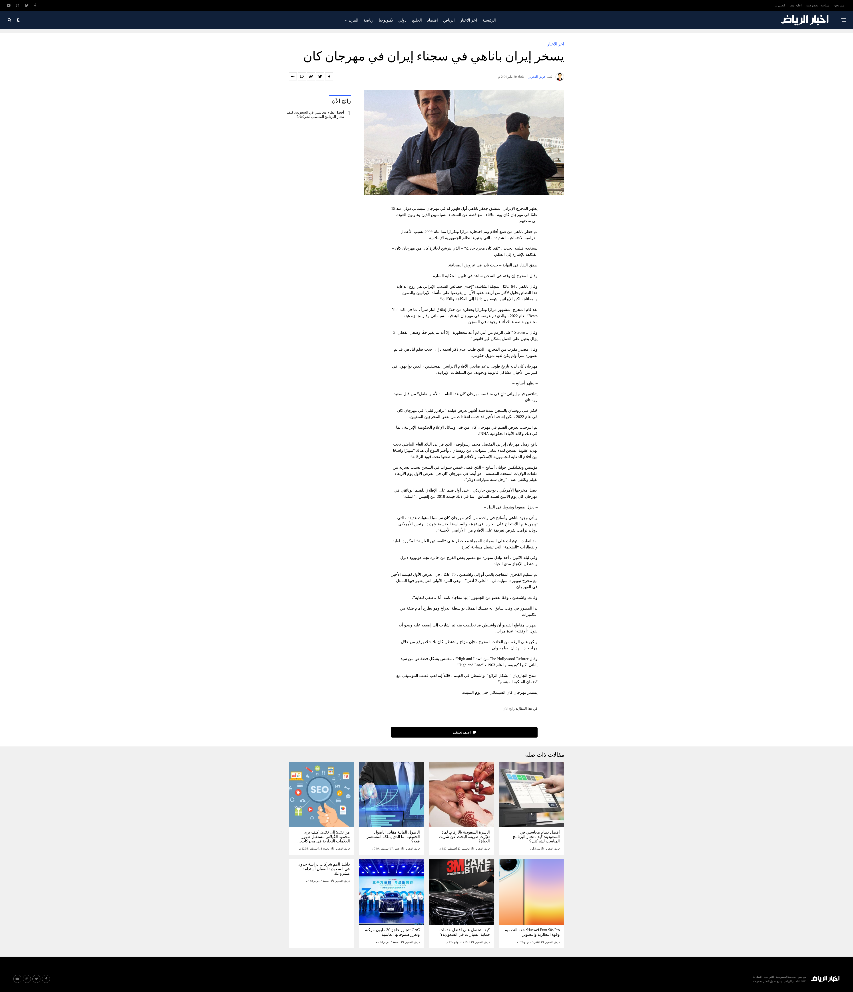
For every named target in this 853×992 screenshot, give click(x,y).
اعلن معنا (795, 5)
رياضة (368, 20)
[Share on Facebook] (329, 76)
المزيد (353, 20)
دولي (402, 20)
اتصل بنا (780, 5)
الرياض (449, 20)
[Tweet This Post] (320, 76)
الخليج (417, 20)
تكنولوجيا (386, 20)
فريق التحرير (537, 76)
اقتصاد (432, 20)
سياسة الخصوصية (817, 5)
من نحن (839, 5)
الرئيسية (489, 20)
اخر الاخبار (468, 20)
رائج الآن (509, 708)
